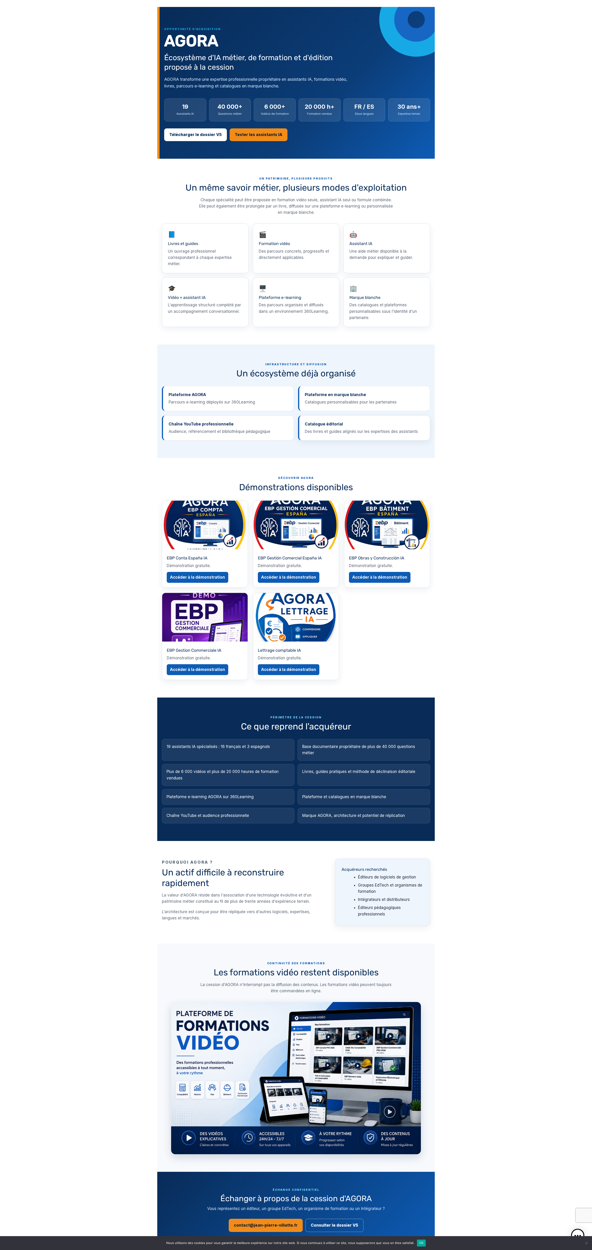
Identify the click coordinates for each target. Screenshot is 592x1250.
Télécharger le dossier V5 (195, 134)
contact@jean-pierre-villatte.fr (266, 1225)
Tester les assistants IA (258, 134)
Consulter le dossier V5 (334, 1225)
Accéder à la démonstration (197, 577)
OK (421, 1243)
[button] (577, 1235)
